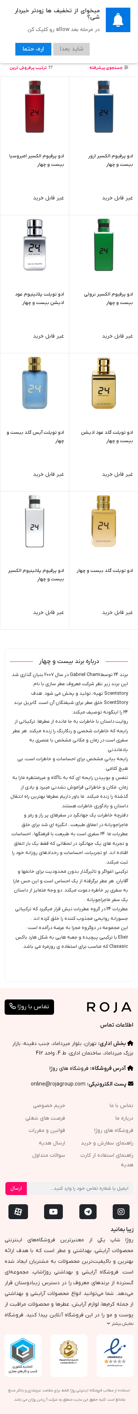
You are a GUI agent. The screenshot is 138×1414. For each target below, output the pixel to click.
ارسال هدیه (52, 1143)
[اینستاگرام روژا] (121, 1211)
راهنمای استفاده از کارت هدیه (106, 1160)
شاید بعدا (65, 48)
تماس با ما (121, 1105)
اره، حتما (31, 48)
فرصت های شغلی (45, 1118)
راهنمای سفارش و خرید (107, 1143)
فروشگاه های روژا (69, 1068)
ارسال (16, 1188)
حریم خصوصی (49, 1105)
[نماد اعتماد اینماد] (115, 1352)
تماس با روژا (32, 1007)
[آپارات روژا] (18, 1211)
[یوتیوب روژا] (53, 1211)
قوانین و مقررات (47, 1130)
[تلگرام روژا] (88, 1211)
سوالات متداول (48, 1155)
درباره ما (124, 1118)
